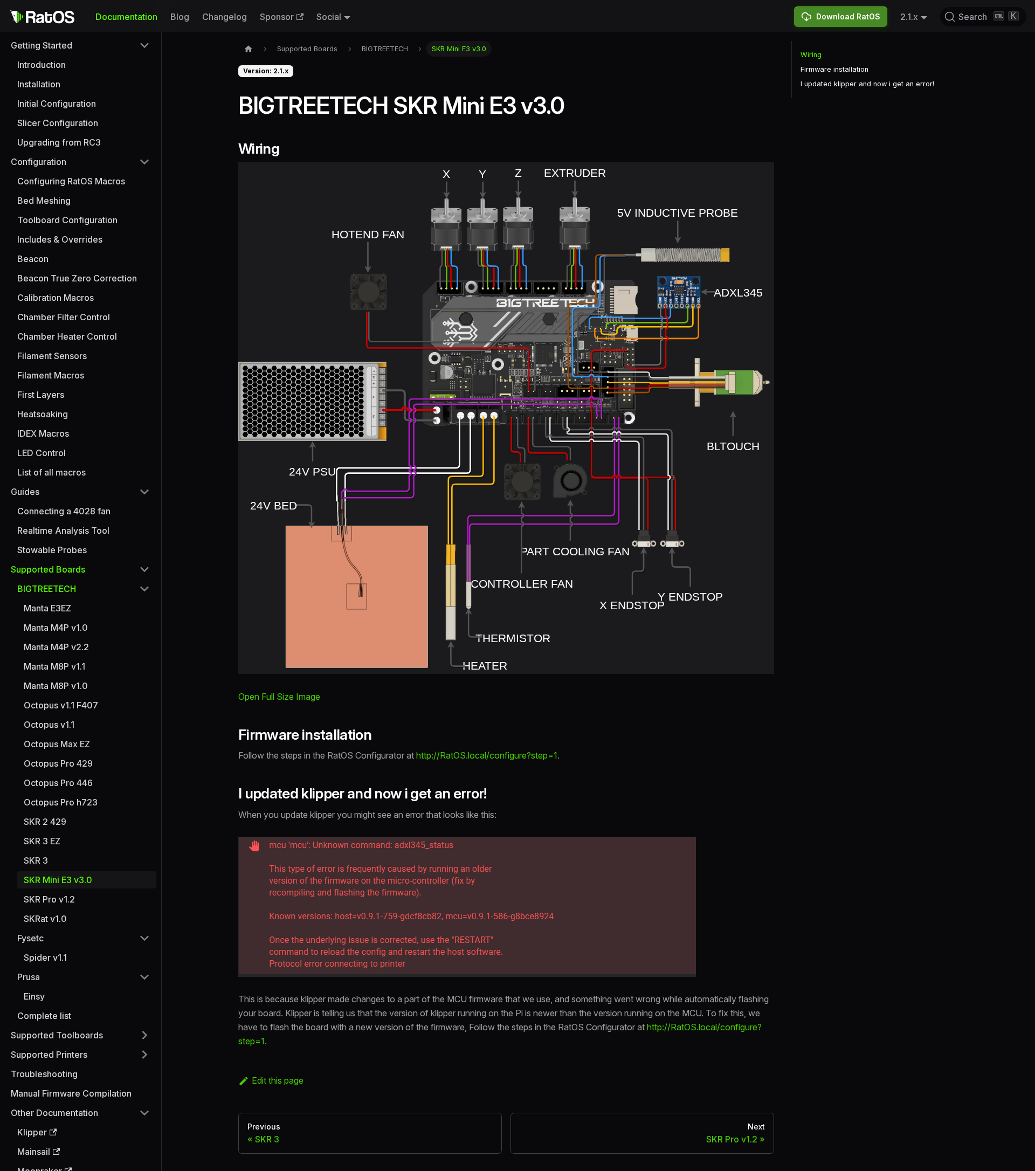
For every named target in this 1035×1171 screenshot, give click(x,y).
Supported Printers (49, 1054)
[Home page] (248, 49)
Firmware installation (834, 69)
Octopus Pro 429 (58, 763)
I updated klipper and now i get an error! (867, 84)
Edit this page (277, 1080)
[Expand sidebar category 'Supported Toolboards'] (144, 1035)
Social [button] (328, 16)
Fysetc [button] (30, 938)
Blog (179, 16)
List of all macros (51, 472)
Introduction (41, 64)
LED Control (41, 452)
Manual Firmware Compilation (71, 1093)
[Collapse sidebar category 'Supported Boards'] (144, 569)
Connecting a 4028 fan (64, 511)
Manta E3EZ (47, 608)
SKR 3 (36, 860)
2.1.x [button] (909, 16)
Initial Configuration (56, 103)
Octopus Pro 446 (58, 782)
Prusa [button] (28, 977)
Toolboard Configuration (67, 220)
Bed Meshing (44, 200)
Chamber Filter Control (63, 317)
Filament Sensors (52, 355)
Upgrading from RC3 (59, 142)
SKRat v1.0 (45, 918)
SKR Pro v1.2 (49, 899)
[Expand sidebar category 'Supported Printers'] (144, 1054)
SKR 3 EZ (42, 841)
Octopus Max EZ (57, 744)
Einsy (34, 996)
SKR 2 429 (45, 821)
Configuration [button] (38, 161)
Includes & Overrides (59, 239)
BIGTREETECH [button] (46, 588)
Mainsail (33, 1151)
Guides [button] (25, 491)
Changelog (224, 16)
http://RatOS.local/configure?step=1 (486, 755)
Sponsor (277, 16)
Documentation (126, 16)
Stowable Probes (52, 550)
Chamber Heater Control (67, 336)
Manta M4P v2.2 (56, 647)
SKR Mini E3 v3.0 (58, 879)
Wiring (811, 55)
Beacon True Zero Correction (77, 278)
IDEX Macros (43, 433)
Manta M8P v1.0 (56, 685)
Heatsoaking (42, 414)
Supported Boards (48, 569)
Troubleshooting (44, 1074)
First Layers (40, 394)
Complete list (44, 1015)
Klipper (32, 1132)
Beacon (33, 258)
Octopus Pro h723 (61, 802)
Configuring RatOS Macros (71, 181)
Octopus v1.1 (49, 724)
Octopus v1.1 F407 (61, 705)
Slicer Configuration (57, 123)
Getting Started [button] (41, 45)
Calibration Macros (55, 297)
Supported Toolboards (57, 1035)
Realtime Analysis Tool (63, 530)
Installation (38, 84)
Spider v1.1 (45, 957)
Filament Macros (50, 375)
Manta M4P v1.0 (56, 627)
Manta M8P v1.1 (54, 666)
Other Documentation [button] (54, 1112)
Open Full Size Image (279, 696)
